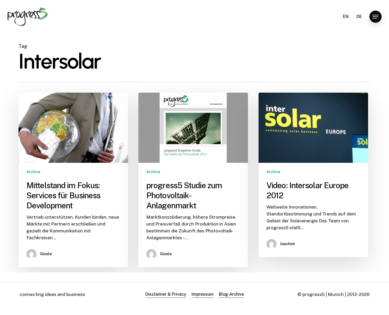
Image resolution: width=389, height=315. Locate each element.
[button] (375, 17)
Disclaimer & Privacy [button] (165, 294)
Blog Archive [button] (231, 294)
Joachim (287, 244)
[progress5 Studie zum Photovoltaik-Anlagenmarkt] (193, 180)
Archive (33, 172)
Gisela (46, 254)
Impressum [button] (203, 294)
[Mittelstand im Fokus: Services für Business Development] (73, 180)
